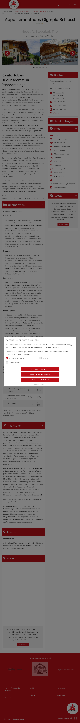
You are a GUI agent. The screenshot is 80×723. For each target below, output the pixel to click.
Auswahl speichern (40, 380)
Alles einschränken (40, 374)
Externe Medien (15, 363)
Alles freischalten (40, 369)
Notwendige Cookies (17, 358)
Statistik (45, 358)
